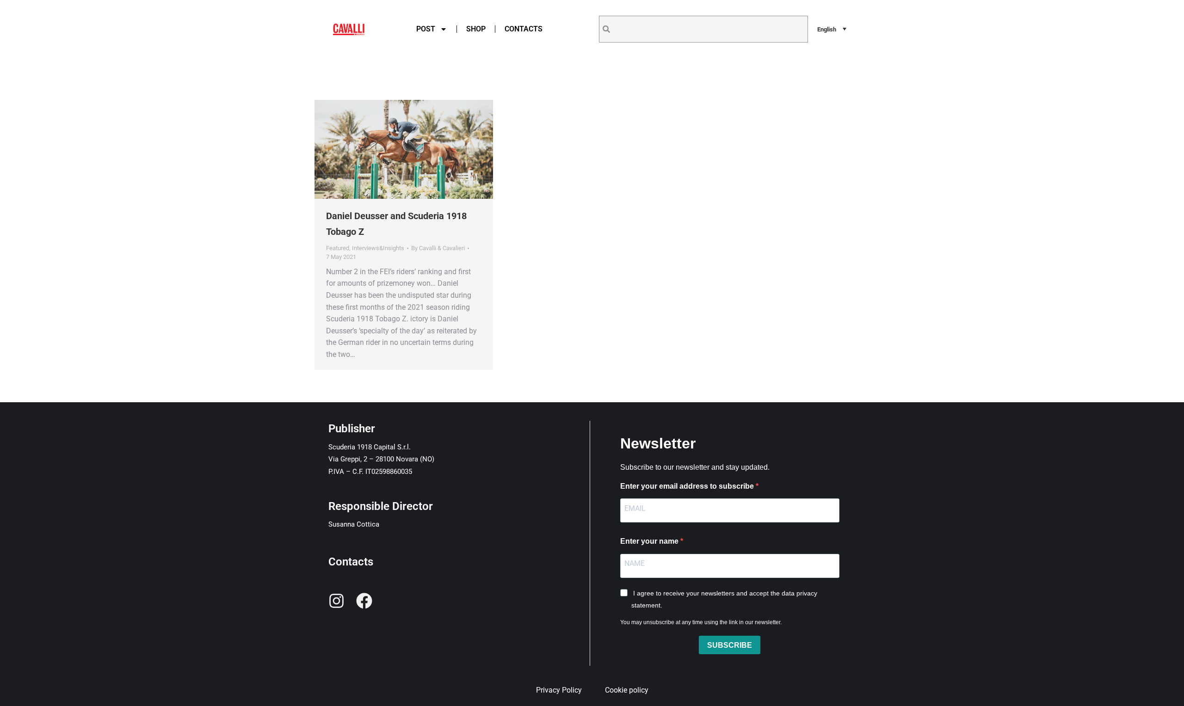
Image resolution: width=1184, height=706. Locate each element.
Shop (476, 29)
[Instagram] (336, 601)
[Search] (606, 29)
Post (425, 29)
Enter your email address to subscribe (688, 486)
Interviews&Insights (378, 248)
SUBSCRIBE (729, 645)
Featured (337, 248)
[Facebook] (364, 601)
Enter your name (650, 541)
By (438, 248)
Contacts (524, 29)
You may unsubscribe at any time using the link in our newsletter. (701, 622)
